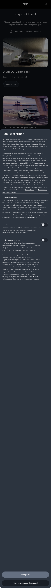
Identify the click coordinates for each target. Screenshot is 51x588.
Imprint (12, 192)
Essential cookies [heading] (9, 197)
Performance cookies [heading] (11, 240)
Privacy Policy (42, 190)
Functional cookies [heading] (10, 225)
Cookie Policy (29, 190)
